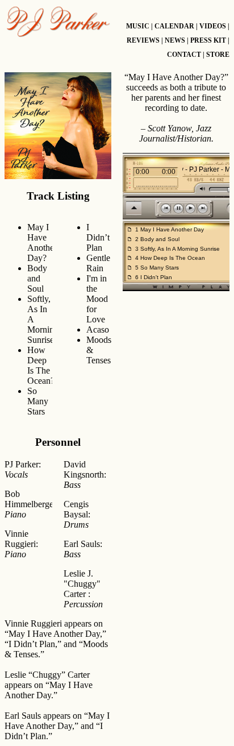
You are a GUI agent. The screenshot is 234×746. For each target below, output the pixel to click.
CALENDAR (174, 26)
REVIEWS (143, 40)
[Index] (58, 21)
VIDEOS (212, 26)
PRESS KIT (208, 40)
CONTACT (184, 55)
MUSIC (137, 26)
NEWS (175, 40)
